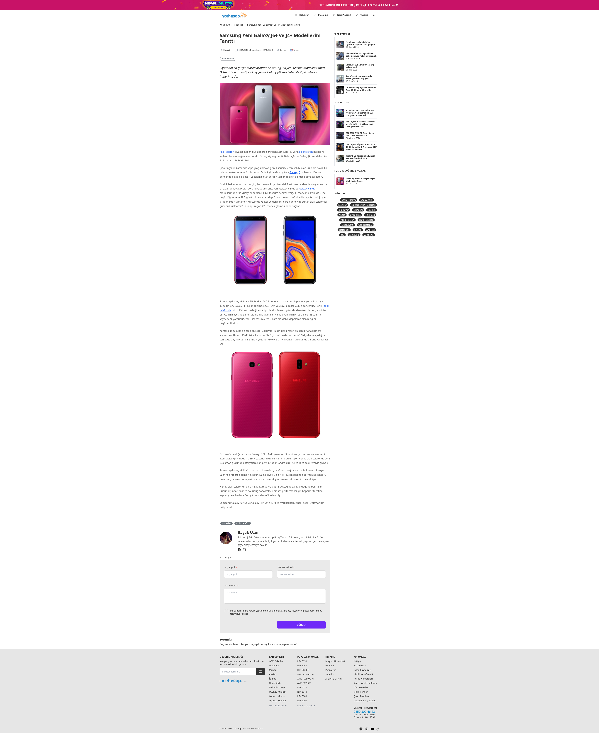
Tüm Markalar (361, 687)
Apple (342, 214)
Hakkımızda (360, 665)
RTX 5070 (302, 687)
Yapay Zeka (366, 199)
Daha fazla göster (278, 705)
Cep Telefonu (365, 224)
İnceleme (323, 14)
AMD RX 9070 (304, 683)
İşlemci (371, 209)
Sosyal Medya (349, 199)
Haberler (304, 14)
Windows (368, 234)
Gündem (358, 209)
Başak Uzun (249, 532)
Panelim (329, 665)
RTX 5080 (302, 696)
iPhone (357, 229)
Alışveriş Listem (333, 678)
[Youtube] (372, 729)
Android (370, 229)
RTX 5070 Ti (303, 691)
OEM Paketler (276, 661)
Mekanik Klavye (277, 687)
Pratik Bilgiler (366, 219)
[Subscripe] (260, 671)
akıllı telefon (305, 151)
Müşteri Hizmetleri (335, 661)
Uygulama (355, 214)
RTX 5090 (302, 700)
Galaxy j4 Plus (307, 188)
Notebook (344, 229)
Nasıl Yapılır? (344, 14)
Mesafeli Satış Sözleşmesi (366, 700)
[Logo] (234, 15)
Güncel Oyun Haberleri (364, 204)
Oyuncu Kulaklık (277, 691)
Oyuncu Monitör (277, 700)
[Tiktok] (377, 729)
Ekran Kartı (347, 224)
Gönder (301, 624)
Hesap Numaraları (363, 678)
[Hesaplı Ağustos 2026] (299, 5)
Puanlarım (330, 669)
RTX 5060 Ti (303, 669)
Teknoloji (370, 214)
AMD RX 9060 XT (305, 674)
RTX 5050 (302, 661)
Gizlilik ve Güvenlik (363, 674)
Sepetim (329, 674)
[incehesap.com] (242, 681)
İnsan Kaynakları (362, 669)
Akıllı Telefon (228, 58)
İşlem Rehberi (361, 691)
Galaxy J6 (295, 172)
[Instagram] (244, 549)
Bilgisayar (343, 209)
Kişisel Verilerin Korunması (366, 683)
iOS (342, 234)
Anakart (273, 674)
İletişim (357, 661)
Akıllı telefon (227, 151)
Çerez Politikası (361, 696)
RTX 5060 (302, 665)
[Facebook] (239, 549)
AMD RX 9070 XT (305, 678)
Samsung (354, 234)
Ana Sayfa (225, 24)
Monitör (342, 204)
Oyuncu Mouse (277, 696)
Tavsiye (364, 14)
